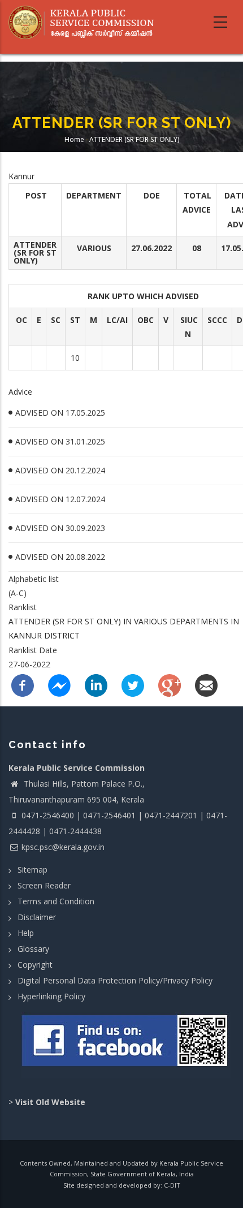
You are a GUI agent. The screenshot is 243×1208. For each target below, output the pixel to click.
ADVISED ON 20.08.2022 (60, 556)
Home (74, 139)
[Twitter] (133, 684)
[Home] (85, 22)
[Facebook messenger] (59, 684)
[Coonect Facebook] (125, 1045)
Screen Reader (44, 885)
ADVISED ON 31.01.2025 (60, 441)
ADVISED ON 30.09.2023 (60, 528)
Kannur (21, 176)
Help (26, 932)
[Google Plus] (169, 684)
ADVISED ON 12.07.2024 (60, 499)
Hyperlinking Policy (51, 996)
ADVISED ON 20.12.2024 (60, 470)
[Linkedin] (96, 684)
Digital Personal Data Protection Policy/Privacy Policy (115, 980)
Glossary (33, 948)
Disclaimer (37, 917)
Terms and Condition (56, 901)
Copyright (35, 964)
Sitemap (32, 869)
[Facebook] (22, 684)
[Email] (206, 684)
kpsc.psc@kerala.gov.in (63, 847)
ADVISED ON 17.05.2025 (60, 412)
